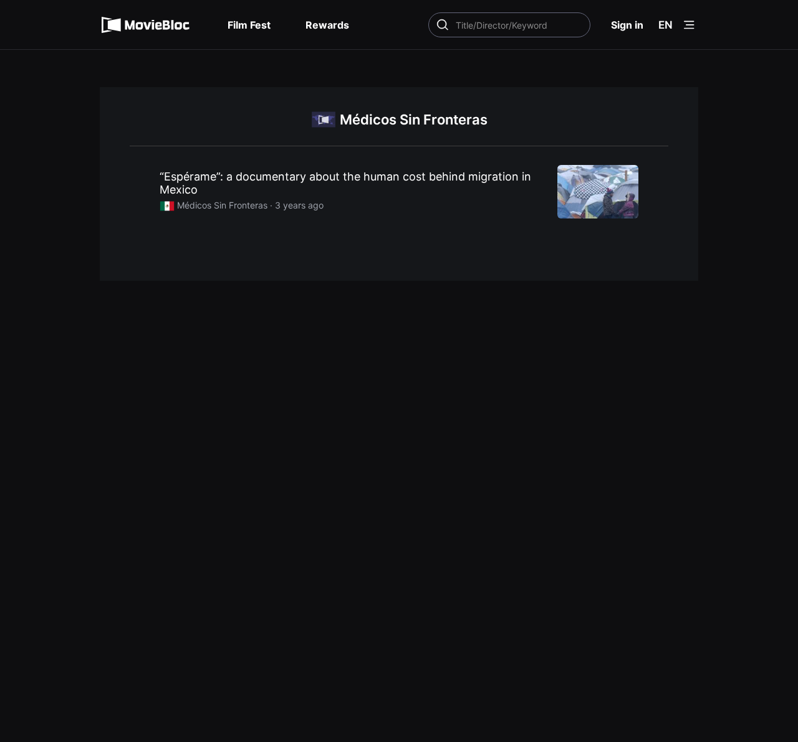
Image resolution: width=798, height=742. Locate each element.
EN (665, 25)
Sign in (627, 25)
